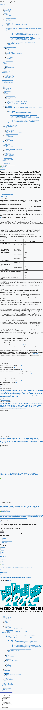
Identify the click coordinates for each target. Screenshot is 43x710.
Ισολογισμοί (8, 15)
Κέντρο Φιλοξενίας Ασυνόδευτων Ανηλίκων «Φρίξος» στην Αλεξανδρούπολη (25, 40)
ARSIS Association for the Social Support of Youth (15, 577)
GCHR (9, 44)
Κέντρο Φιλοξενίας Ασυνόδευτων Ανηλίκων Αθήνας (20, 33)
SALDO (9, 580)
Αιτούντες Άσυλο (9, 52)
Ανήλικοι (8, 663)
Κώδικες (6, 13)
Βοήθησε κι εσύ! (5, 72)
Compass (8, 59)
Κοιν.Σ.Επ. (8, 49)
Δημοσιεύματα (7, 71)
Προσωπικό (8, 58)
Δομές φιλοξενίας (12, 640)
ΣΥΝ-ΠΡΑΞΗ (8, 659)
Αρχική (3, 6)
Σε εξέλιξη (8, 20)
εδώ (21, 365)
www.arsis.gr (28, 356)
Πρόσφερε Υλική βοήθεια (9, 75)
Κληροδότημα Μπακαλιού (11, 18)
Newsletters (6, 66)
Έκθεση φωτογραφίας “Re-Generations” (14, 70)
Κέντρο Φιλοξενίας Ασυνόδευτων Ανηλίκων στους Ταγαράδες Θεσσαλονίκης (25, 38)
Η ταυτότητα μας (7, 9)
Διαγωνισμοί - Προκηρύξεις (7, 194)
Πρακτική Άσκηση (9, 61)
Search (1, 165)
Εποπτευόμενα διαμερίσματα (14, 43)
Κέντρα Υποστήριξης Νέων (11, 45)
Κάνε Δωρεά (4, 689)
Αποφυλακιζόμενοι (10, 51)
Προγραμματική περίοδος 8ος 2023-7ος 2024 (17, 24)
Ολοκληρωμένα (9, 23)
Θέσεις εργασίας (7, 83)
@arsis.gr (3, 556)
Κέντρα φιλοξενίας (12, 32)
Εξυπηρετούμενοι (9, 57)
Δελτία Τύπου (6, 63)
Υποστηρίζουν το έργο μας (7, 80)
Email (1, 530)
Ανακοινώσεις (7, 64)
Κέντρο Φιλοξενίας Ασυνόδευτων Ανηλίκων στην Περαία (21, 37)
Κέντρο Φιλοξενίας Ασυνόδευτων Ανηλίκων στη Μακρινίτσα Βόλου (23, 35)
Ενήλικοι (8, 664)
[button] (6, 692)
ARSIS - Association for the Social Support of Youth (16, 567)
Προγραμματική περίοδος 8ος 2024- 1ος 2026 (17, 21)
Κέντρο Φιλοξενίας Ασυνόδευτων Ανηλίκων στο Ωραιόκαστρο (22, 42)
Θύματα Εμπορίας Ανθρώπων (12, 54)
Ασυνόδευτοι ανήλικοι (10, 30)
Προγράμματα (7, 19)
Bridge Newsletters (10, 67)
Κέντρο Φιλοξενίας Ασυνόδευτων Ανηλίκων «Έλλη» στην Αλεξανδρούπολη (25, 34)
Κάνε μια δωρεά (7, 73)
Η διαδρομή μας (7, 10)
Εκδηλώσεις (6, 68)
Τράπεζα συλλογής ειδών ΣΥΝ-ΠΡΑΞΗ (14, 53)
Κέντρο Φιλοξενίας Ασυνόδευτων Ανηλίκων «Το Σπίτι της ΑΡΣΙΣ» (19, 637)
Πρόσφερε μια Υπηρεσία (9, 76)
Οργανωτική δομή (7, 11)
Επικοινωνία (4, 690)
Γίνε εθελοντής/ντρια (8, 77)
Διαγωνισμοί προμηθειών (9, 82)
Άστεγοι (7, 48)
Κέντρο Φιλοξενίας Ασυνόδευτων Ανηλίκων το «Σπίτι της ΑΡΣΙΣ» (23, 39)
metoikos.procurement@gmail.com (21, 344)
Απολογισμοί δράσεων (10, 16)
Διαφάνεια (6, 14)
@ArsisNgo (3, 572)
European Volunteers (8, 78)
